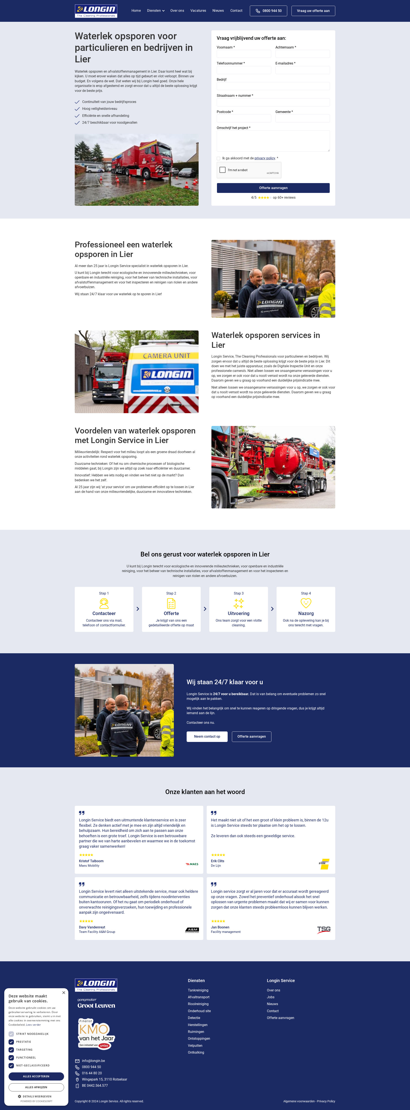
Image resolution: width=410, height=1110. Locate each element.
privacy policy (265, 158)
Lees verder (33, 1024)
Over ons (177, 11)
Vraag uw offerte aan (313, 11)
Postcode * (225, 112)
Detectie (194, 1018)
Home (136, 11)
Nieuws (218, 11)
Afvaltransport (198, 997)
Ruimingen (196, 1032)
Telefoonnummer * (231, 63)
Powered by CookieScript (36, 1101)
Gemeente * (284, 112)
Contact (236, 11)
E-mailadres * (285, 63)
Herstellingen (198, 1025)
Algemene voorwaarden (299, 1101)
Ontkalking (196, 1052)
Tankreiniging (198, 990)
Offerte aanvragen (251, 736)
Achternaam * (285, 47)
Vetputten (195, 1046)
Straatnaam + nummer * (235, 96)
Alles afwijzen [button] (36, 1087)
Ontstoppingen (199, 1039)
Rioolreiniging (198, 1004)
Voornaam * (226, 47)
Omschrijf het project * (233, 128)
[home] (96, 10)
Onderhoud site (199, 1011)
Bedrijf (222, 80)
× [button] (63, 992)
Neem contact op (207, 736)
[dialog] (36, 1047)
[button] (157, 10)
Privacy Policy (326, 1101)
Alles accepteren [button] (36, 1076)
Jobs (270, 997)
